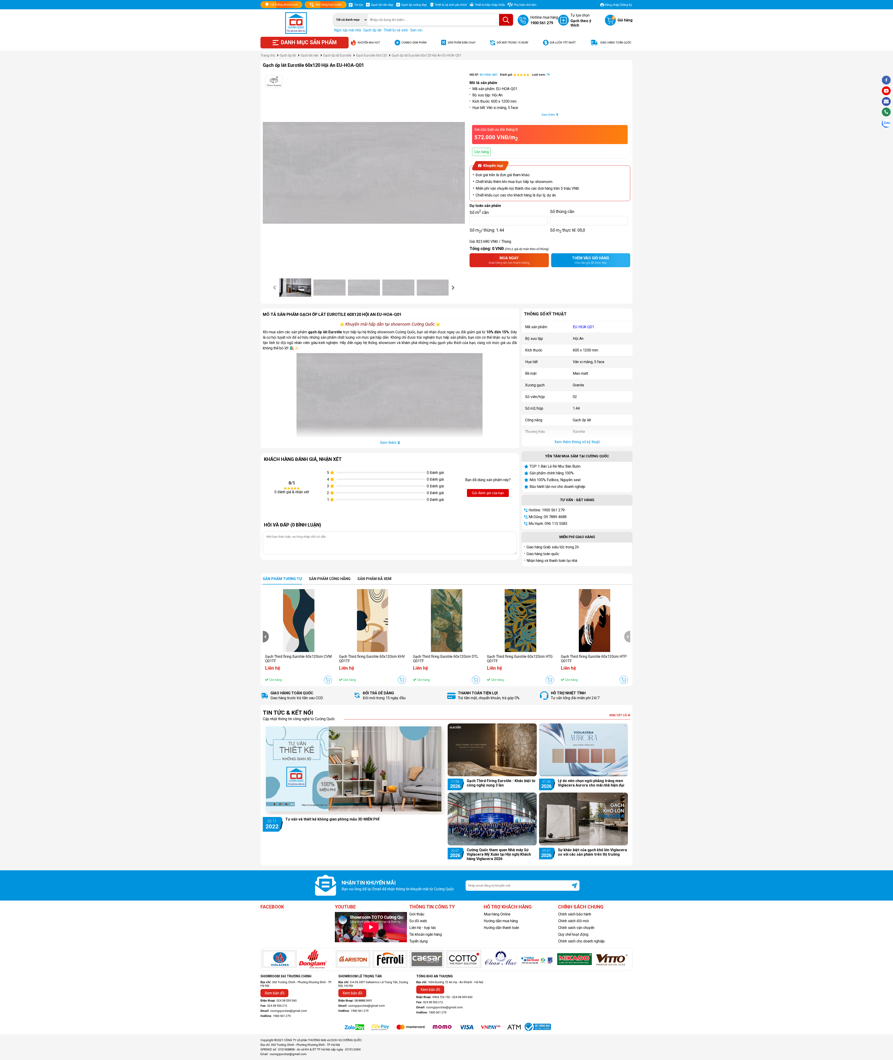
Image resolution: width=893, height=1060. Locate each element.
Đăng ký (626, 5)
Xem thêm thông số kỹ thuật (577, 442)
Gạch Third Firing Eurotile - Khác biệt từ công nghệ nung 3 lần (501, 783)
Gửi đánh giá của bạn (488, 493)
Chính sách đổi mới (573, 921)
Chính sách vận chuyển (576, 927)
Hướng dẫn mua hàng (501, 921)
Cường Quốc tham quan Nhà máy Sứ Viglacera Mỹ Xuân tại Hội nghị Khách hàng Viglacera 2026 (499, 854)
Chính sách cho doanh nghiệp (581, 941)
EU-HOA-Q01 (583, 327)
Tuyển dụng (418, 941)
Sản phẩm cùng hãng (329, 579)
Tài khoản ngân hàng (425, 934)
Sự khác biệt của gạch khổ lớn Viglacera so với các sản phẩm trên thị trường (592, 852)
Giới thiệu (416, 914)
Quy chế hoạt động (573, 934)
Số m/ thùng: (487, 230)
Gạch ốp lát (372, 30)
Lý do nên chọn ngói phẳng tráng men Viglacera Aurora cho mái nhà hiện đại (591, 783)
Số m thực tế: (567, 230)
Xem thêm (548, 114)
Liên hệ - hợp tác (422, 927)
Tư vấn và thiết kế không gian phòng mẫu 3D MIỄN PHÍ (332, 819)
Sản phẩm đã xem (374, 579)
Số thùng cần (562, 211)
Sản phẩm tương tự (282, 579)
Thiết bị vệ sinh (396, 30)
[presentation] (275, 287)
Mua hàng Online (497, 914)
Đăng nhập (612, 5)
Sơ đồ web (418, 921)
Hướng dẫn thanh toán (501, 927)
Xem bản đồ (274, 993)
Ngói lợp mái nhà (347, 30)
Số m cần (479, 211)
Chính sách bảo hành (574, 914)
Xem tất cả (618, 715)
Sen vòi (416, 30)
